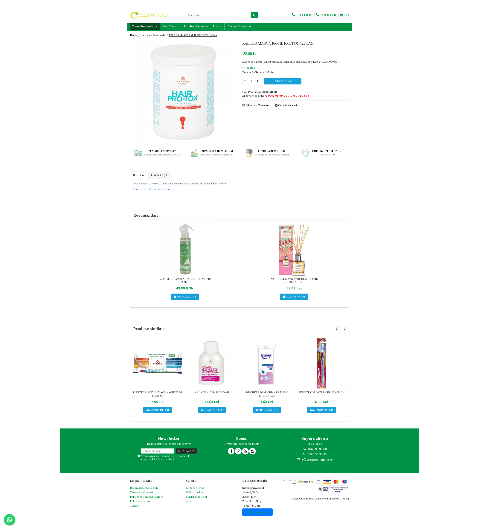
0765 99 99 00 (317, 449)
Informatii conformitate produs (151, 189)
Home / (135, 35)
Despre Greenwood (240, 26)
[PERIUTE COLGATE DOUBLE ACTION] (321, 363)
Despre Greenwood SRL (144, 488)
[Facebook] (231, 451)
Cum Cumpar (170, 26)
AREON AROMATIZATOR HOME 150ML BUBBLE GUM (294, 281)
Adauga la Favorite (257, 105)
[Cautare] (254, 15)
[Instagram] (252, 451)
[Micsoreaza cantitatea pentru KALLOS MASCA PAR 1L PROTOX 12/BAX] (245, 81)
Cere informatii (287, 105)
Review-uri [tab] (159, 175)
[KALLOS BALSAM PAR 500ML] (212, 363)
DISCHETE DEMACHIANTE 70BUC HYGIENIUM (267, 394)
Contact (135, 505)
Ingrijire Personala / (154, 35)
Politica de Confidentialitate (146, 496)
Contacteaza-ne (260, 512)
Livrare (217, 26)
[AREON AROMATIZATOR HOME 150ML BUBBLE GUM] (294, 249)
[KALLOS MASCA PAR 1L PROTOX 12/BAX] (183, 92)
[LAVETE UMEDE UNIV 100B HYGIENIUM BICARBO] (157, 363)
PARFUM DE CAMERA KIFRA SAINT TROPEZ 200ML (184, 281)
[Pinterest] (238, 451)
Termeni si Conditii (141, 492)
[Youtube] (245, 451)
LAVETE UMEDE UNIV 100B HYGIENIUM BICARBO (157, 394)
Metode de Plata (195, 488)
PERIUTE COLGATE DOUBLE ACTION (321, 392)
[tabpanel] (183, 92)
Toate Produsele (143, 26)
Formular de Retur (196, 496)
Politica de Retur (195, 492)
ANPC (189, 501)
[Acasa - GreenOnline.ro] (148, 14)
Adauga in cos (283, 81)
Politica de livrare (140, 501)
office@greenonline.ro (317, 459)
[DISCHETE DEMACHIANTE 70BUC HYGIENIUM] (266, 363)
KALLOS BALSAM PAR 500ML (212, 392)
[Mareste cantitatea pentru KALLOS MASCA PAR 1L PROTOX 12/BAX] (257, 81)
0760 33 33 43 (317, 454)
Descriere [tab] (138, 175)
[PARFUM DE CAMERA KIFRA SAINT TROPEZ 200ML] (185, 249)
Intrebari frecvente (196, 26)
